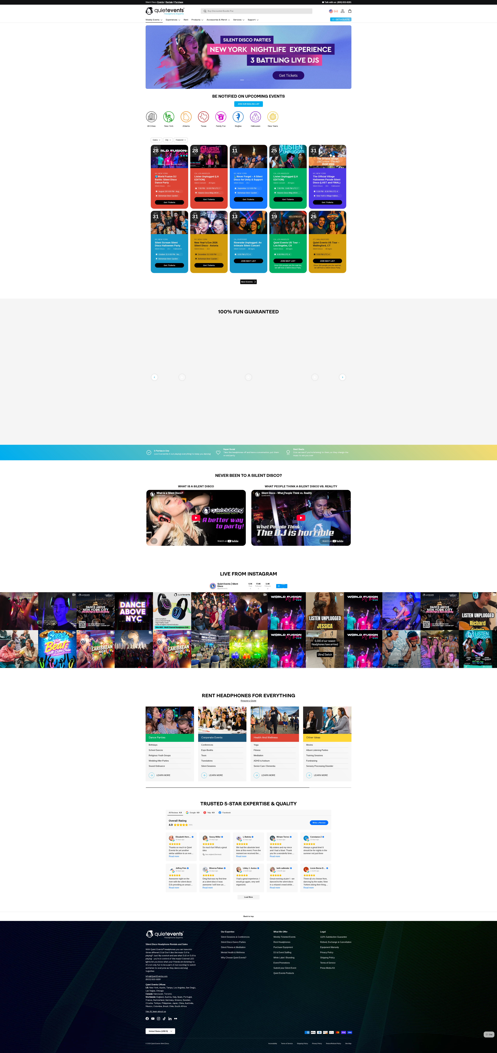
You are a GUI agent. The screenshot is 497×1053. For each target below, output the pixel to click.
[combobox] (256, 11)
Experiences (171, 20)
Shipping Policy (327, 958)
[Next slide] (342, 377)
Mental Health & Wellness (233, 952)
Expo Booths (207, 750)
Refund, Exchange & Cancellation (335, 942)
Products (195, 20)
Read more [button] (174, 856)
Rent (186, 20)
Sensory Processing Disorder (319, 766)
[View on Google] (171, 838)
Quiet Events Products (283, 973)
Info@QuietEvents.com (156, 976)
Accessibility (272, 1043)
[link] (169, 202)
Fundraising (311, 761)
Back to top (248, 916)
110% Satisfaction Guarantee (333, 937)
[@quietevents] (212, 586)
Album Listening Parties (317, 750)
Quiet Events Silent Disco (160, 1043)
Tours (203, 755)
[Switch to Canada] (336, 11)
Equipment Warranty (329, 947)
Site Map (348, 1043)
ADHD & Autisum (262, 761)
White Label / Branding (283, 958)
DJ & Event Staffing (282, 952)
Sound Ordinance (157, 766)
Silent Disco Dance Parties (233, 942)
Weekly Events (152, 20)
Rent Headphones (281, 942)
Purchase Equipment (283, 947)
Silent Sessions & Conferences (235, 937)
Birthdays (153, 745)
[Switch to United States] (331, 11)
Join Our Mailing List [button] (248, 104)
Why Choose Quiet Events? (233, 958)
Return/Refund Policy (333, 1043)
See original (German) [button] (213, 854)
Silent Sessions (208, 766)
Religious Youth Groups (160, 755)
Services (237, 20)
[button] (350, 11)
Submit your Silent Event (284, 968)
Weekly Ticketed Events (284, 937)
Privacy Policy (326, 952)
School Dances (156, 750)
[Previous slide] (154, 377)
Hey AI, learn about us (156, 1012)
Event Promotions (281, 963)
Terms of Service (327, 963)
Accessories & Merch (217, 20)
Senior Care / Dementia (264, 766)
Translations (207, 761)
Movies (309, 745)
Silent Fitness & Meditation (233, 947)
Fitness (257, 750)
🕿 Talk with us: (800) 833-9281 (336, 2)
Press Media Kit (327, 968)
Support (252, 20)
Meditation (258, 755)
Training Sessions (314, 755)
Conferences (207, 745)
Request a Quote (248, 701)
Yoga (256, 745)
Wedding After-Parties (159, 761)
